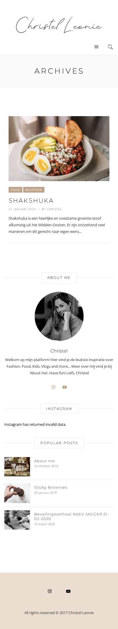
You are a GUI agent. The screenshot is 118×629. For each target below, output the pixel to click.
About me (44, 461)
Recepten (33, 190)
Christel (54, 209)
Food (15, 190)
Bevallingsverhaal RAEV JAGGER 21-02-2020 (71, 516)
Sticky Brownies (50, 487)
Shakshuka (31, 200)
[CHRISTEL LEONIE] (59, 24)
